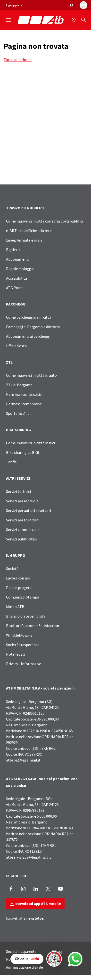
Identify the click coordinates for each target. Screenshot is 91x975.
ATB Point (14, 287)
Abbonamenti (17, 259)
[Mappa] (74, 20)
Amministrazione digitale (24, 967)
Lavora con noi (18, 578)
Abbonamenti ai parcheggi (28, 336)
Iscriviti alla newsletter (25, 918)
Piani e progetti (19, 587)
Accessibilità (16, 278)
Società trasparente (22, 644)
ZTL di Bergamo (19, 384)
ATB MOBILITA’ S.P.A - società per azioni (40, 688)
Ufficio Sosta (16, 345)
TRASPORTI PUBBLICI (25, 207)
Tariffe (11, 461)
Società (12, 568)
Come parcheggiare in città (28, 317)
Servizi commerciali (22, 529)
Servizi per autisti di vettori (28, 510)
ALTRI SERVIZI (18, 478)
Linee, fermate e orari (24, 240)
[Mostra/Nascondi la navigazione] (8, 20)
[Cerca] (84, 20)
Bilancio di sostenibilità (25, 616)
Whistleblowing (19, 635)
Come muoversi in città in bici (30, 442)
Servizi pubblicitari (21, 539)
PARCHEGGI (16, 304)
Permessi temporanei (24, 403)
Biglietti (13, 249)
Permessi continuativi (24, 394)
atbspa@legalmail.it (23, 760)
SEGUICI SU (16, 875)
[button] (36, 959)
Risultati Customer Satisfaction (32, 625)
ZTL (9, 362)
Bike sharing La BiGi (22, 452)
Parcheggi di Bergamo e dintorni (33, 326)
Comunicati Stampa (22, 597)
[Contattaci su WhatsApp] (75, 959)
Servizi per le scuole (22, 500)
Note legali (15, 654)
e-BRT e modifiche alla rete (29, 230)
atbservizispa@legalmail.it (28, 857)
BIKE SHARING (18, 429)
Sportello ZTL (17, 413)
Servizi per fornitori (22, 520)
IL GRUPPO (15, 555)
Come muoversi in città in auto (31, 375)
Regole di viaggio (20, 268)
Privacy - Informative (23, 663)
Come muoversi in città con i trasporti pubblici (44, 221)
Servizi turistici (18, 491)
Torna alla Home (18, 59)
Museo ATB (15, 606)
